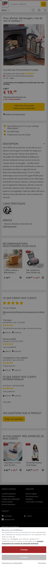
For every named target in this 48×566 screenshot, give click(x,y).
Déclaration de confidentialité (12, 563)
